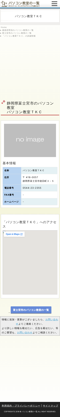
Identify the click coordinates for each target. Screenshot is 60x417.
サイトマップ (50, 405)
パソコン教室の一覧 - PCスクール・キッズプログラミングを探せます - (20, 4)
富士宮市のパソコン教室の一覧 (17, 33)
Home (4, 27)
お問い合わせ (24, 332)
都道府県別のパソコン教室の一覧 (18, 30)
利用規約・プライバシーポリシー (21, 405)
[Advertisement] (30, 67)
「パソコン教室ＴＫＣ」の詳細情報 (19, 36)
